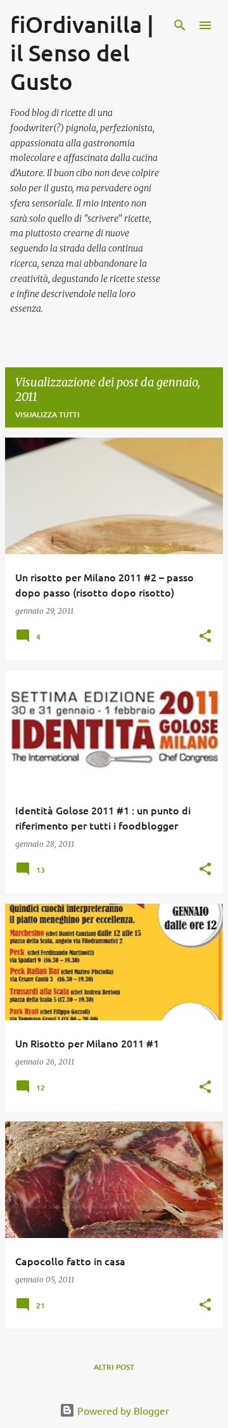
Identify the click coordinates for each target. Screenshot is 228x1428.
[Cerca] (179, 25)
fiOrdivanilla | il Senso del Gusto (82, 52)
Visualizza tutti (47, 414)
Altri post (114, 1367)
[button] (205, 636)
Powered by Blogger (122, 1410)
